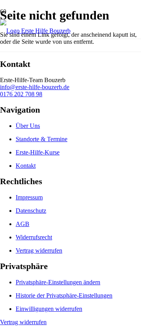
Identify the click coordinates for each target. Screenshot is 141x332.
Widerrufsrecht (34, 237)
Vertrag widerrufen (39, 250)
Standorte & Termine (41, 139)
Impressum (29, 197)
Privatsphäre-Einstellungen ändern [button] (58, 282)
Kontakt (26, 165)
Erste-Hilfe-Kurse (38, 152)
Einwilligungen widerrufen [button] (49, 308)
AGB (22, 224)
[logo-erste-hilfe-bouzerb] (35, 30)
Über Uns (28, 125)
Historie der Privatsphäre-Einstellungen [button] (64, 295)
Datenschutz (31, 210)
